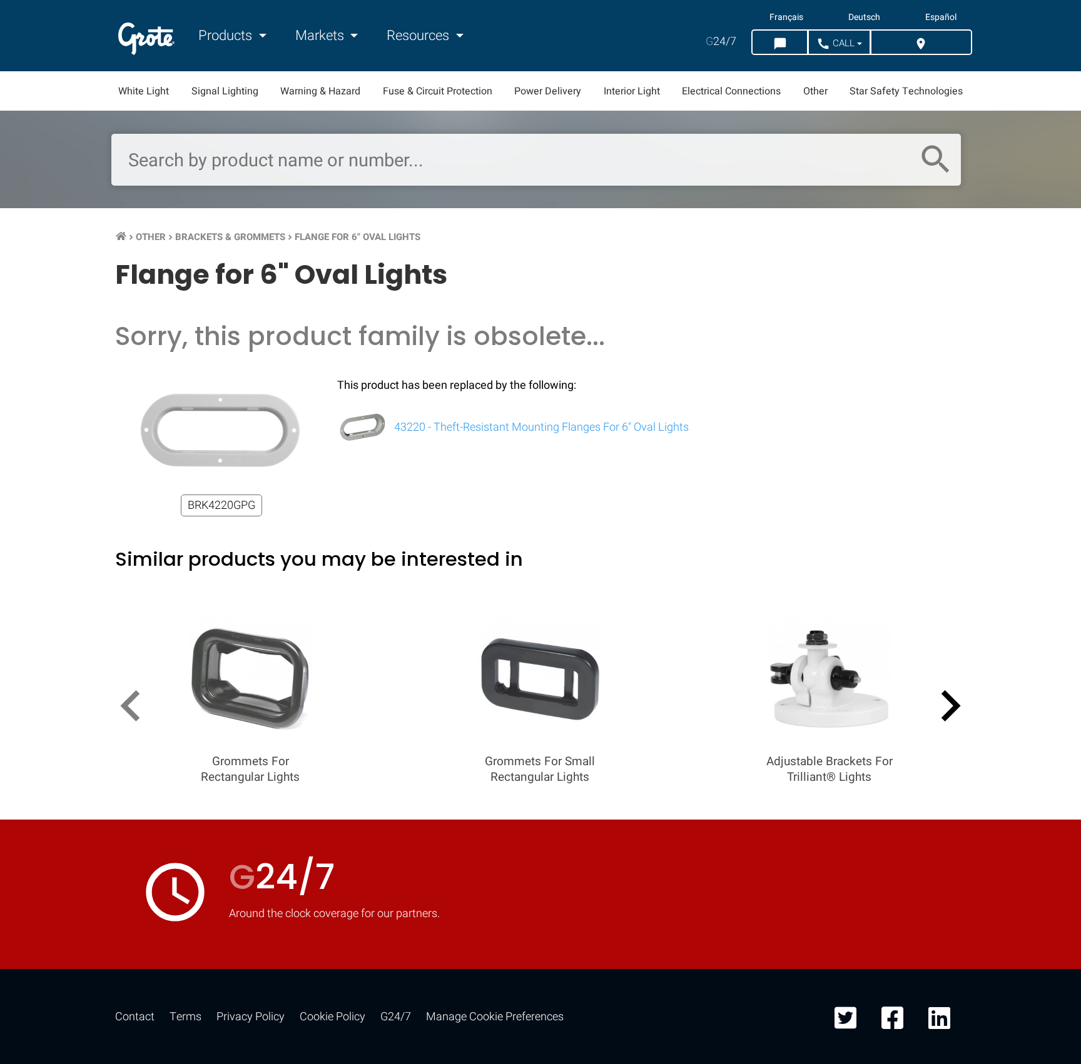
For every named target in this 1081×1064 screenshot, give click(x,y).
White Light (143, 91)
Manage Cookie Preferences (495, 1016)
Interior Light (632, 91)
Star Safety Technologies (906, 91)
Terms (185, 1016)
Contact (135, 1016)
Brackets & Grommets (230, 237)
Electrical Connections (731, 91)
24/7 (721, 41)
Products (226, 36)
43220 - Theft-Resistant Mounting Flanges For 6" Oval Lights (540, 427)
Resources (419, 36)
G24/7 (395, 1016)
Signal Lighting (224, 91)
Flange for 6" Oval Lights (357, 237)
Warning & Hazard (320, 91)
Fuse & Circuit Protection (437, 91)
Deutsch (864, 17)
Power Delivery (547, 91)
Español (941, 17)
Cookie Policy (332, 1016)
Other (815, 91)
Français (786, 17)
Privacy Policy (250, 1016)
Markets (321, 36)
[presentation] (135, 708)
